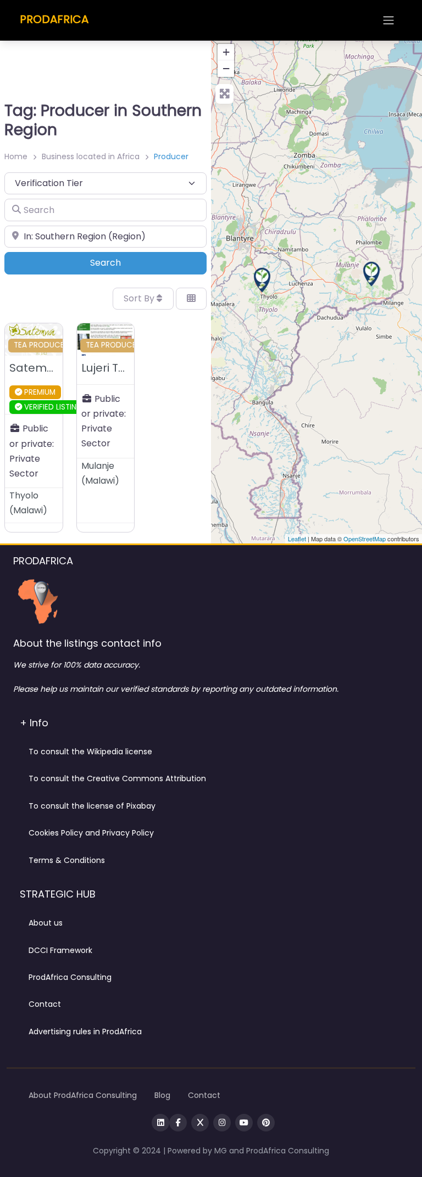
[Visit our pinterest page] (266, 1122)
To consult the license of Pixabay (92, 805)
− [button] (226, 68)
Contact (45, 1004)
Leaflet (297, 538)
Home (15, 156)
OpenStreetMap (364, 538)
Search (120, 262)
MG (221, 1150)
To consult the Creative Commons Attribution (117, 778)
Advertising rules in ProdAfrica (85, 1031)
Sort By (140, 298)
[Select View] (191, 299)
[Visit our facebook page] (178, 1122)
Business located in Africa (91, 156)
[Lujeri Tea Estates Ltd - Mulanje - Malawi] (371, 274)
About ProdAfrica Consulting (83, 1095)
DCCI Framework (60, 950)
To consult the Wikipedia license (90, 751)
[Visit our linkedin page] (160, 1122)
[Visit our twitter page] (200, 1122)
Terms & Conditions (67, 860)
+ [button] (226, 52)
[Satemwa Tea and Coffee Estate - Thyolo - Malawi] (262, 280)
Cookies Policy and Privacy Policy (91, 832)
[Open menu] (388, 20)
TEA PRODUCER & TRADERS (62, 345)
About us (46, 922)
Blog (162, 1095)
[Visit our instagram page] (222, 1122)
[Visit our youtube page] (244, 1122)
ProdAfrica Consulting (70, 977)
